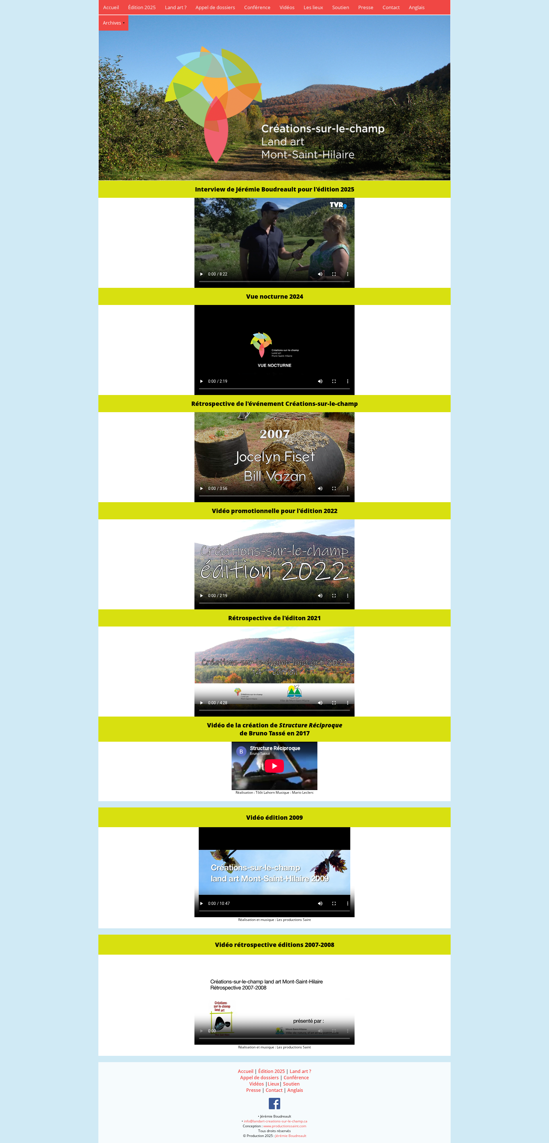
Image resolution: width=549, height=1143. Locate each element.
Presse (365, 7)
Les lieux (313, 7)
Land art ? (175, 7)
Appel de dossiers (215, 7)
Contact (391, 7)
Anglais (417, 7)
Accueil (111, 7)
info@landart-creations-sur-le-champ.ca (275, 1121)
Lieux (273, 1084)
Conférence (257, 7)
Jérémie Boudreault (290, 1135)
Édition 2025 (142, 7)
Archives (112, 23)
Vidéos (287, 7)
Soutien (340, 7)
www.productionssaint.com (284, 1126)
